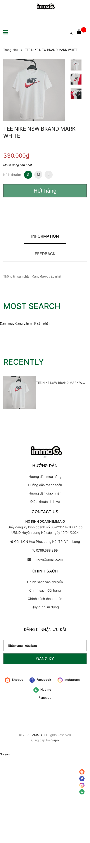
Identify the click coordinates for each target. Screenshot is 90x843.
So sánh (5, 754)
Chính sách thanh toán (45, 599)
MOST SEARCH (32, 306)
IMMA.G (36, 735)
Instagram (72, 679)
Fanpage (45, 697)
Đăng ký (45, 658)
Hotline (45, 689)
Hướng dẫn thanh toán (45, 485)
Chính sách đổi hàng (45, 590)
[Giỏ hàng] (81, 32)
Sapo (55, 740)
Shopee (17, 679)
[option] (76, 66)
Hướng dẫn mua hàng (45, 477)
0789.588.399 (47, 550)
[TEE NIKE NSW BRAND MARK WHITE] (19, 392)
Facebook (43, 679)
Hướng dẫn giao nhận (45, 493)
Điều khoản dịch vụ (45, 502)
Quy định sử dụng (45, 607)
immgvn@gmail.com (47, 559)
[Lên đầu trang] (82, 806)
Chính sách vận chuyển (45, 582)
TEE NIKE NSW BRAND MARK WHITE (62, 382)
